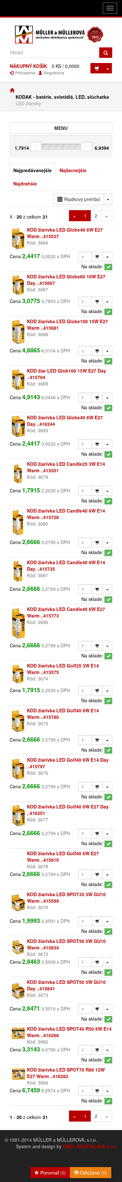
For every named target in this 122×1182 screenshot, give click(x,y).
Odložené (93, 1172)
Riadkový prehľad (82, 199)
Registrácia (53, 72)
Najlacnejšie (73, 170)
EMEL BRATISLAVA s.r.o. (90, 1146)
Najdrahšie (25, 183)
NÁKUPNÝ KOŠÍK (28, 66)
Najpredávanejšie (32, 170)
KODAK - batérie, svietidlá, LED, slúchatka (62, 97)
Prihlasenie (24, 72)
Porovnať (52, 1172)
